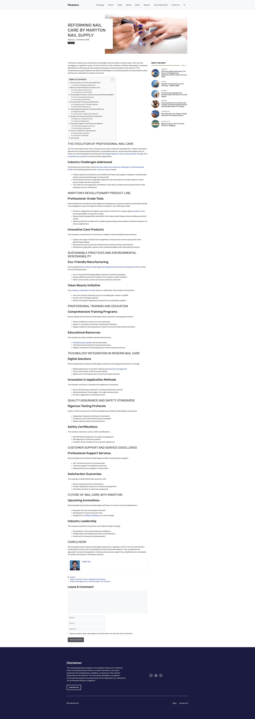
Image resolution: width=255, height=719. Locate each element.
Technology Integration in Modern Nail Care (87, 109)
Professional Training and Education (85, 102)
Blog (174, 703)
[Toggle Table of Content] (111, 79)
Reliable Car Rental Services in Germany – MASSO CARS (172, 85)
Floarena (73, 4)
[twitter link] (155, 675)
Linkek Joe (71, 40)
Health (120, 5)
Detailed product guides (82, 343)
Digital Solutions (79, 111)
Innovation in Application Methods (86, 114)
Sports (137, 5)
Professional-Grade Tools (83, 90)
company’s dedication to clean (83, 290)
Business (147, 5)
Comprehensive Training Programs (86, 104)
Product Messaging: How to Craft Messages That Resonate (90, 581)
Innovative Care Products (83, 92)
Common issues (103, 170)
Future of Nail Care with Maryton (83, 131)
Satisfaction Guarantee (82, 128)
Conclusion (74, 138)
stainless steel (139, 211)
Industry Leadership (81, 135)
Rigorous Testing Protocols (83, 118)
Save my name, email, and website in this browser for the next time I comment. (101, 634)
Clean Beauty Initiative (82, 99)
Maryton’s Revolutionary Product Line (85, 87)
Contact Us (176, 5)
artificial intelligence (92, 515)
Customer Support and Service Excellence (86, 123)
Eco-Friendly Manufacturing (84, 97)
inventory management (117, 369)
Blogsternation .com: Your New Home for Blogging (172, 124)
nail (72, 149)
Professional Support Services (84, 126)
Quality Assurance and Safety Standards (86, 116)
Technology (100, 5)
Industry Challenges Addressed (84, 85)
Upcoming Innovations (81, 133)
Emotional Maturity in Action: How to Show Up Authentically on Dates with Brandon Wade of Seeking (174, 104)
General (128, 5)
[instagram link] (151, 675)
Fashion (111, 5)
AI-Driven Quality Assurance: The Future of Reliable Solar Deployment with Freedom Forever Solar (174, 74)
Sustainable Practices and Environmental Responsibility (92, 95)
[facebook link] (160, 675)
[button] (184, 5)
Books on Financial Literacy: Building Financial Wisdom (88, 579)
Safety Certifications (81, 121)
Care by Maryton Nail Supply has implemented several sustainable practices (110, 267)
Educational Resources (82, 106)
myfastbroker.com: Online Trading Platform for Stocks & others (174, 114)
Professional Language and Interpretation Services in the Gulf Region (174, 94)
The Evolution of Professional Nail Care (85, 83)
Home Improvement (161, 5)
